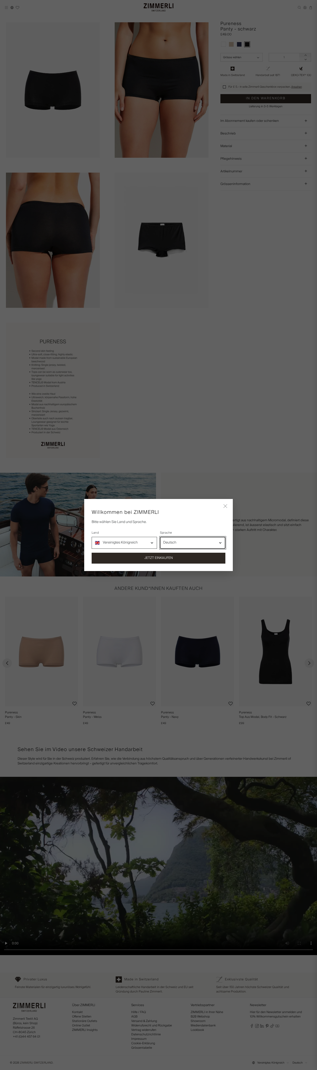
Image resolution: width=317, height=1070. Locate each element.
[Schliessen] (225, 506)
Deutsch (169, 543)
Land (95, 533)
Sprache (166, 533)
